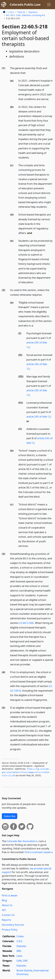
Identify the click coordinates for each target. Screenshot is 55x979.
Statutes (21, 946)
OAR (19, 960)
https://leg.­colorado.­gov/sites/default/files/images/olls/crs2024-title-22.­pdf (26, 772)
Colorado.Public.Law (25, 4)
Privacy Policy (9, 929)
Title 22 (21, 12)
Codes (20, 936)
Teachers (33, 12)
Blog (4, 900)
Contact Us (8, 915)
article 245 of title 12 (38, 416)
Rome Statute (24, 970)
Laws (19, 955)
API (4, 910)
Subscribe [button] (9, 816)
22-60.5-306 (26, 623)
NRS (18, 951)
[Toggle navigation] (49, 5)
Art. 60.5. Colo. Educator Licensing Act (25, 15)
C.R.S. (11, 12)
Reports (6, 920)
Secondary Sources (13, 924)
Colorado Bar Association (21, 841)
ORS (25, 960)
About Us (7, 905)
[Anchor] (27, 72)
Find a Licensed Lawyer (38, 852)
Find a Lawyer (10, 895)
